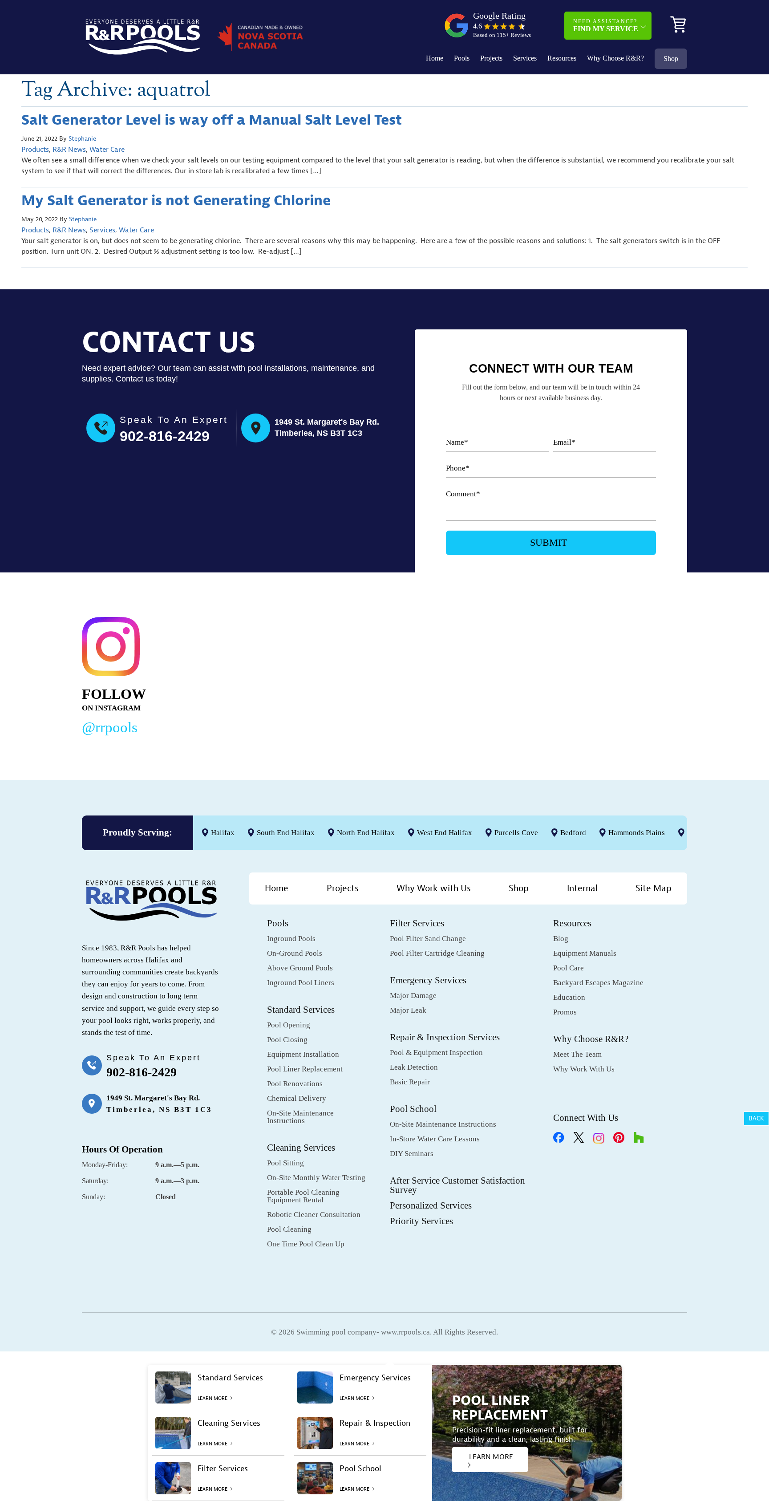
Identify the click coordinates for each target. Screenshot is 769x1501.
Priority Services (421, 1221)
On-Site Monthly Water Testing (316, 1177)
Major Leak (408, 1010)
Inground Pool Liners (300, 982)
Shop (671, 58)
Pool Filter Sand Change (428, 938)
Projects (491, 58)
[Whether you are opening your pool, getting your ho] (495, 674)
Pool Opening (288, 1025)
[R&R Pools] (143, 36)
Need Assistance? (605, 25)
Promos (565, 1012)
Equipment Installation (303, 1054)
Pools (461, 58)
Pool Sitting (285, 1163)
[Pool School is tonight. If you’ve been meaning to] (625, 674)
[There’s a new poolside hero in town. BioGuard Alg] (235, 674)
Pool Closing (287, 1039)
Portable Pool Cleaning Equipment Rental (303, 1196)
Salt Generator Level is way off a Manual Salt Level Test (211, 120)
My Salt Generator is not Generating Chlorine (176, 200)
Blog (560, 938)
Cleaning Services (301, 1147)
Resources (561, 58)
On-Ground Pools (294, 953)
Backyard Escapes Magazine (598, 982)
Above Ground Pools (300, 968)
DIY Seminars (411, 1153)
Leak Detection (414, 1067)
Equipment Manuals (584, 953)
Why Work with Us (434, 888)
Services (525, 58)
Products (35, 149)
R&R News (69, 149)
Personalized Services (431, 1205)
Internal (582, 888)
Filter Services (417, 923)
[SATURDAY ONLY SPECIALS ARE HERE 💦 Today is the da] (365, 674)
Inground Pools (291, 938)
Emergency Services (428, 980)
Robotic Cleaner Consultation (313, 1214)
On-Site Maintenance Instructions (300, 1117)
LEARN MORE (491, 1456)
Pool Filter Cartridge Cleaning (437, 953)
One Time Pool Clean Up (305, 1244)
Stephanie (82, 138)
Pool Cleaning (289, 1229)
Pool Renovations (295, 1083)
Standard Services (301, 1009)
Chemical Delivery (296, 1098)
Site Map (653, 888)
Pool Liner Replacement (305, 1069)
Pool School (413, 1108)
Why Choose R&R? (615, 58)
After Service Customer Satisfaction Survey (457, 1185)
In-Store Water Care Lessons (435, 1139)
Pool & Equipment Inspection (436, 1052)
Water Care (107, 149)
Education (569, 997)
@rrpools (110, 727)
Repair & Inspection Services (445, 1037)
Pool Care (568, 968)
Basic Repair (410, 1082)
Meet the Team (577, 1054)
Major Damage (413, 995)
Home (434, 58)
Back (756, 1118)
